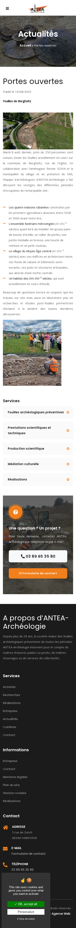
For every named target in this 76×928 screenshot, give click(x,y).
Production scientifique (26, 449)
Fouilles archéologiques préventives (36, 412)
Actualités (10, 719)
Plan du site (11, 785)
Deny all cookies (27, 919)
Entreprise (10, 711)
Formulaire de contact (39, 573)
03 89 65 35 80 (40, 556)
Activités (9, 687)
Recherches (11, 695)
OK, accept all (27, 904)
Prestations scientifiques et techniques (29, 430)
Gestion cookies (14, 793)
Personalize (26, 912)
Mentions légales (15, 777)
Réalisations (17, 479)
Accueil (25, 45)
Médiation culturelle (23, 464)
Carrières (9, 727)
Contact (9, 735)
